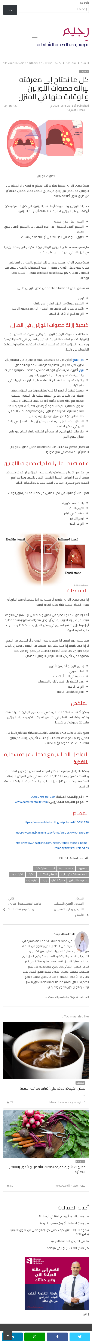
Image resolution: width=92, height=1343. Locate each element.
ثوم (81, 370)
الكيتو (31, 874)
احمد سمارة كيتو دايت (74, 874)
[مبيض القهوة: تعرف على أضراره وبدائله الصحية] (46, 1024)
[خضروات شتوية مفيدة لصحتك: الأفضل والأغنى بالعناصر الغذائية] (46, 1112)
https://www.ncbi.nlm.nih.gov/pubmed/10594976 (56, 822)
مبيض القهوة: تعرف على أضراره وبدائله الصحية (52, 1088)
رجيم (44, 880)
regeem (82, 868)
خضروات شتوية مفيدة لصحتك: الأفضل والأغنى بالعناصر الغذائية (47, 1169)
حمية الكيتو (58, 880)
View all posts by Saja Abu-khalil (66, 997)
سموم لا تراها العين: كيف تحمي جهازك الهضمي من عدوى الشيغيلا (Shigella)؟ (49, 1232)
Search (84, 2)
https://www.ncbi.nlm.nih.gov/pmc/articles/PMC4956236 (52, 832)
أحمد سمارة (66, 868)
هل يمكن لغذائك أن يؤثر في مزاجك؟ (68, 1247)
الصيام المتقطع (48, 874)
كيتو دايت (31, 880)
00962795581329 (43, 796)
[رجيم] (63, 37)
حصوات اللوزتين (78, 880)
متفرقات (84, 71)
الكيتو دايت (17, 874)
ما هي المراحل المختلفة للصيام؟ (70, 1241)
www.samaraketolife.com (31, 802)
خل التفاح (78, 359)
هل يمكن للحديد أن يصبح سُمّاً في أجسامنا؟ (64, 1216)
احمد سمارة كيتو (45, 868)
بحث (10, 10)
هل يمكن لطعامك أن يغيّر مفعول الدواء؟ (64, 1223)
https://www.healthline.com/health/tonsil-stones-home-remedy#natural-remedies (52, 845)
